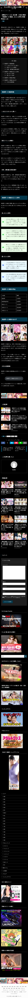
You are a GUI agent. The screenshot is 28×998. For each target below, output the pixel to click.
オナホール (5, 845)
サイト (4, 591)
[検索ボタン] (26, 7)
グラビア (5, 873)
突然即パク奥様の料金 (9, 77)
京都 (4, 831)
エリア (4, 793)
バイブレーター (6, 851)
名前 (4, 581)
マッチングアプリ (7, 876)
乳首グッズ (5, 862)
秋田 (4, 801)
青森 (4, 799)
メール (4, 586)
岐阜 (4, 818)
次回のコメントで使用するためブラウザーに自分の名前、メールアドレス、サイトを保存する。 (14, 597)
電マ (4, 864)
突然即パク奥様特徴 (9, 63)
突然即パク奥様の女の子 (10, 80)
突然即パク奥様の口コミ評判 (11, 71)
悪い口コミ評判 (10, 75)
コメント (5, 564)
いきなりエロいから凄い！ (13, 65)
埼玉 (4, 815)
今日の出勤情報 (10, 82)
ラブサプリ (5, 856)
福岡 (4, 837)
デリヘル (8, 436)
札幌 (4, 796)
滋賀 (4, 829)
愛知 (3, 21)
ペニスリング (6, 854)
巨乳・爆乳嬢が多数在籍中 (13, 69)
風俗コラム (5, 867)
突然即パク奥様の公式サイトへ (14, 378)
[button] (3, 443)
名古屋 (12, 436)
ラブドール (5, 859)
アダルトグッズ (6, 843)
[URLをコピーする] (25, 443)
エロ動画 (5, 870)
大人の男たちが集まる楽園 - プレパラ (14, 7)
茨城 (4, 807)
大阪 (4, 834)
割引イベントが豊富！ (12, 67)
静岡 (4, 821)
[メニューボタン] (1, 7)
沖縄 (4, 840)
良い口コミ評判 (10, 73)
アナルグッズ (6, 848)
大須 (16, 436)
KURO (14, 469)
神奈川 (4, 812)
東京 (4, 810)
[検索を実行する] (25, 656)
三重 (4, 826)
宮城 (4, 804)
